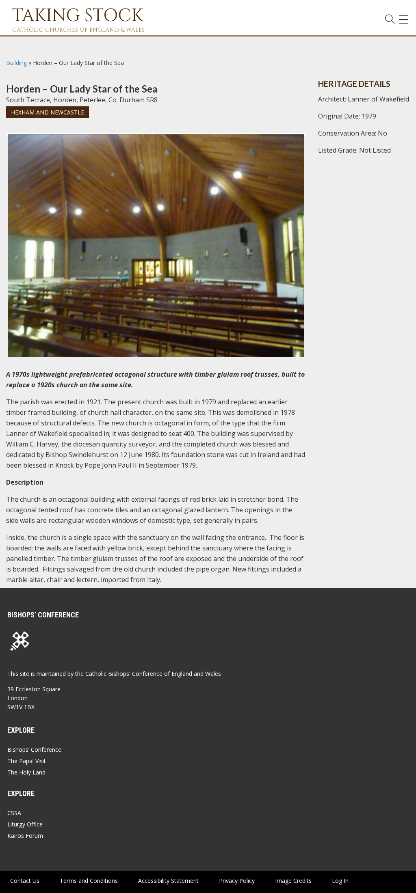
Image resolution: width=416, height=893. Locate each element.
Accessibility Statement (168, 880)
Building (16, 63)
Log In (340, 880)
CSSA (14, 813)
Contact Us (24, 880)
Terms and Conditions (89, 880)
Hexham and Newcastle (47, 112)
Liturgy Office (25, 824)
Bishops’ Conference (34, 749)
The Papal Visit (26, 761)
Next (317, 141)
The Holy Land (26, 772)
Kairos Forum (25, 835)
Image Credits (293, 880)
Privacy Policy (237, 880)
